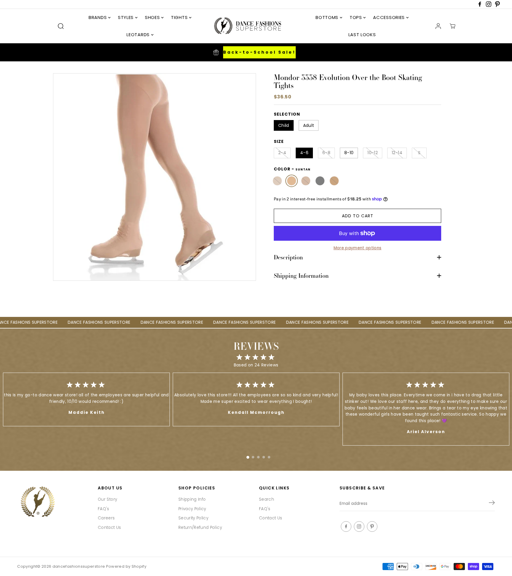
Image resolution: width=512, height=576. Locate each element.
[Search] (60, 26)
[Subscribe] (492, 503)
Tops (357, 17)
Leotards (139, 34)
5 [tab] (269, 455)
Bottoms (328, 17)
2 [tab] (253, 455)
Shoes (153, 17)
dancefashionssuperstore (78, 566)
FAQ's (103, 509)
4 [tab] (263, 455)
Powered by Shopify (126, 566)
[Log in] (438, 26)
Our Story (107, 499)
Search (266, 499)
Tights (180, 17)
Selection (287, 114)
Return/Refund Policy (200, 527)
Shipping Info (192, 499)
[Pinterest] (497, 6)
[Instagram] (489, 6)
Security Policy (193, 518)
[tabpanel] (256, 399)
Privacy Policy (192, 509)
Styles (126, 17)
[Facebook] (479, 6)
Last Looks (362, 34)
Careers (106, 518)
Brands (98, 17)
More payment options (358, 248)
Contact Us (109, 527)
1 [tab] (247, 455)
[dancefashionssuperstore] (246, 26)
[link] (54, 502)
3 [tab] (258, 455)
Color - (292, 169)
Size (279, 141)
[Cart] (452, 26)
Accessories (389, 17)
